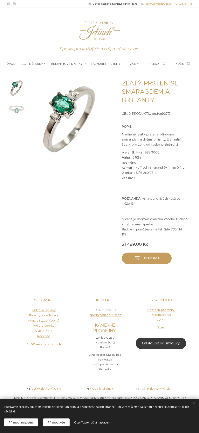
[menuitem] (13, 64)
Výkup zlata (43, 331)
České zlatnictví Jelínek (47, 388)
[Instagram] (14, 4)
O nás (160, 327)
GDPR (160, 319)
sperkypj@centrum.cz (158, 3)
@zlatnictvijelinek (101, 388)
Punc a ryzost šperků (43, 320)
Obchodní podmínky (161, 310)
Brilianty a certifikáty (44, 315)
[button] (158, 64)
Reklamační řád (161, 315)
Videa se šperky (44, 310)
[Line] (8, 4)
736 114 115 (185, 3)
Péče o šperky (43, 325)
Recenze (43, 336)
